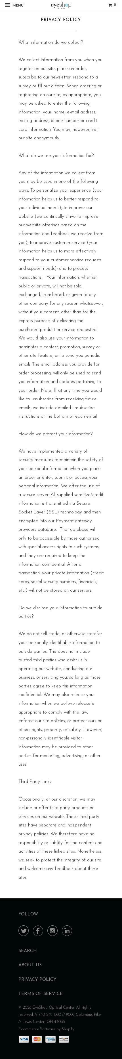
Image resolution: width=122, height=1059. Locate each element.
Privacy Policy (37, 979)
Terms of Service (40, 994)
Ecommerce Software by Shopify (46, 1029)
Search (27, 951)
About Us (30, 965)
